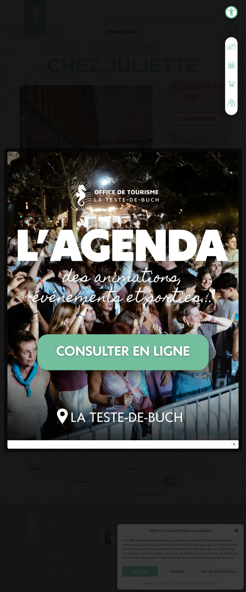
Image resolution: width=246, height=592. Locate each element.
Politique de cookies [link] (155, 583)
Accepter (140, 571)
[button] (236, 530)
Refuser (178, 571)
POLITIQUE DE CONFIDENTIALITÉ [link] (194, 583)
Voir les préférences (218, 571)
